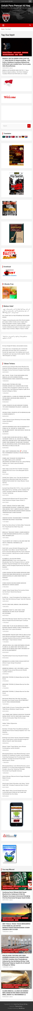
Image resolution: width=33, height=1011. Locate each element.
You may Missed (8, 869)
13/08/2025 (5, 967)
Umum (20, 54)
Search (29, 126)
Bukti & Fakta (17, 52)
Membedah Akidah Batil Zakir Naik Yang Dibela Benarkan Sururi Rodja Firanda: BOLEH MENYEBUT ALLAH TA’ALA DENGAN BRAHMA (15, 700)
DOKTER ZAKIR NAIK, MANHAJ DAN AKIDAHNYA (15, 604)
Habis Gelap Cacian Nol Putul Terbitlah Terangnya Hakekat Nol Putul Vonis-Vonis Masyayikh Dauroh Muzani (15, 470)
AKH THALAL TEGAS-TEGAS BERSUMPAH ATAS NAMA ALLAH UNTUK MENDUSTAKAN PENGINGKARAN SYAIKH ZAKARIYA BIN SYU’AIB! (15, 377)
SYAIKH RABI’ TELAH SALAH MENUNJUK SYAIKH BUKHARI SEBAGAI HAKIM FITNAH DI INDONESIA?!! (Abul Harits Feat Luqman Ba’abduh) (16, 627)
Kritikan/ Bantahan (8, 54)
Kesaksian (25, 52)
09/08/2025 (5, 996)
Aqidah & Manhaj (7, 52)
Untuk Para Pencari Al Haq (15, 5)
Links (16, 54)
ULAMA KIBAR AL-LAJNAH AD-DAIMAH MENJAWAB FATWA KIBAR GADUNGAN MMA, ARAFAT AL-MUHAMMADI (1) (16, 398)
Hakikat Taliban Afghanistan (9, 723)
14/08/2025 (5, 931)
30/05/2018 (5, 68)
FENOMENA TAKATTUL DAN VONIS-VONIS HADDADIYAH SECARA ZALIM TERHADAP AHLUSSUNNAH (13, 611)
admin (11, 68)
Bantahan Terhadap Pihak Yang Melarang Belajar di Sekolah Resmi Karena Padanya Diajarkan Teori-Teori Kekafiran (16, 730)
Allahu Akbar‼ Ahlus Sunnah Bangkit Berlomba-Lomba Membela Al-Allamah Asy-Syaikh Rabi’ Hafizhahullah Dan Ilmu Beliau (14, 792)
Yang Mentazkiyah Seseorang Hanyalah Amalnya (15, 655)
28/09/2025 (5, 900)
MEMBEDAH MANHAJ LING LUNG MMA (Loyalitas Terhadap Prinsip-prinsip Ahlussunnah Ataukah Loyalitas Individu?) (15, 670)
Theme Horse (18, 1006)
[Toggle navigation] (3, 25)
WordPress (22, 1008)
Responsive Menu (30, 1)
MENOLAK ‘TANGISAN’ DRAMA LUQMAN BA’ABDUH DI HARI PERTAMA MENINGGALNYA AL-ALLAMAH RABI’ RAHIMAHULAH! (15, 533)
